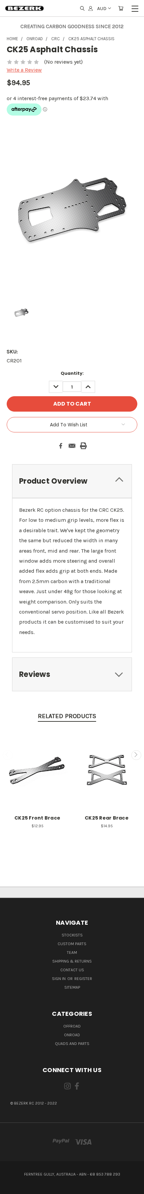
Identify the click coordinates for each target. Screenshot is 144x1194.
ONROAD (72, 1035)
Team (72, 952)
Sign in (59, 978)
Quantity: (72, 373)
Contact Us (72, 970)
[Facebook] (60, 445)
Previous (8, 755)
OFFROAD (72, 1026)
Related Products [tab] (67, 716)
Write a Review (24, 70)
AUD (101, 8)
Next (136, 755)
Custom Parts (72, 943)
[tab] (72, 481)
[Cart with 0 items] (120, 8)
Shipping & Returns (72, 961)
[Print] (83, 445)
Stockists (72, 935)
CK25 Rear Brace (107, 818)
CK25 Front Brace (37, 818)
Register (83, 978)
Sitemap (72, 987)
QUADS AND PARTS (72, 1043)
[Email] (72, 445)
